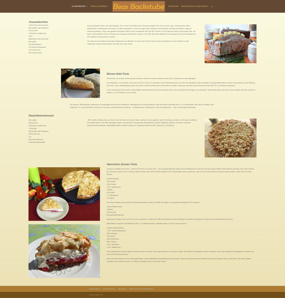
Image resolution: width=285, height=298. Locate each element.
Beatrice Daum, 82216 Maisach (194, 6)
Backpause (174, 6)
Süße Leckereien (98, 6)
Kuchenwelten (78, 6)
